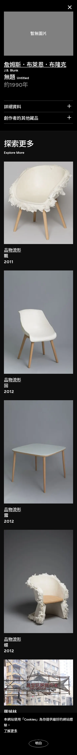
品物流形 (12, 250)
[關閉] (70, 7)
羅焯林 (10, 711)
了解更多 (10, 731)
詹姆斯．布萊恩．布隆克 (35, 64)
